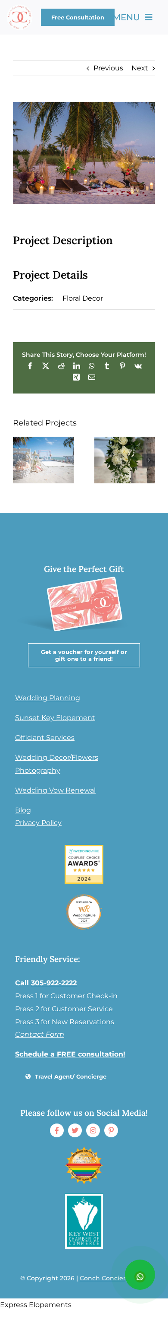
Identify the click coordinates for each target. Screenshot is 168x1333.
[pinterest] (111, 1130)
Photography (37, 770)
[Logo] (84, 1197)
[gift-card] (83, 572)
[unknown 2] (84, 1149)
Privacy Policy (38, 823)
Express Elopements (36, 1305)
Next (139, 68)
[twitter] (75, 1130)
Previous (108, 68)
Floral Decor (82, 298)
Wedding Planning (47, 698)
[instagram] (93, 1130)
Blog (23, 810)
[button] (19, 460)
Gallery (43, 459)
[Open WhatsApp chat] (140, 1275)
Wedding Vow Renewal (55, 790)
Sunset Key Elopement (55, 718)
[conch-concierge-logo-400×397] (19, 7)
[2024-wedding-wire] (84, 848)
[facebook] (57, 1130)
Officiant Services (45, 737)
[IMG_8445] (84, 896)
